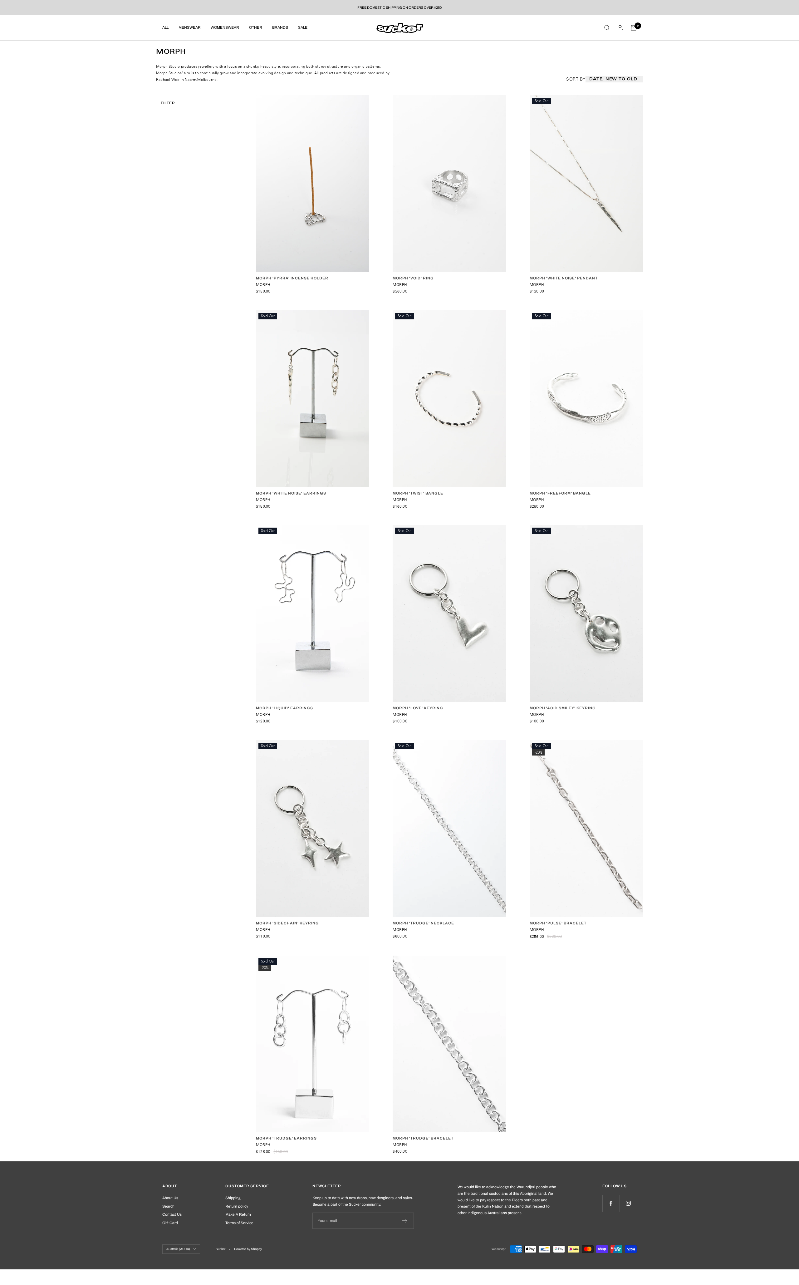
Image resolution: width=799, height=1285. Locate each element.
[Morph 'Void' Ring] (449, 183)
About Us (170, 1198)
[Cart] (633, 28)
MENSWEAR (190, 27)
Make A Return (238, 1214)
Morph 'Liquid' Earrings (284, 708)
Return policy (236, 1206)
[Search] (607, 28)
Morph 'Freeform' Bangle (560, 493)
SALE (302, 27)
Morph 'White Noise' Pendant (564, 278)
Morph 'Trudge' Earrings (286, 1138)
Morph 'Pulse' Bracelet (558, 923)
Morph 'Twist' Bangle (418, 493)
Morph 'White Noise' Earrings (291, 493)
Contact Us (172, 1214)
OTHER (255, 27)
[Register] (405, 1221)
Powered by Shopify (248, 1249)
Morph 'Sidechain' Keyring (287, 923)
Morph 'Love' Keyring (418, 708)
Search (168, 1206)
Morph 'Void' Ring (413, 278)
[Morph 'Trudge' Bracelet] (449, 1044)
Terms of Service (239, 1223)
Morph (263, 284)
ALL (165, 27)
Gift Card (170, 1223)
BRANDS (280, 27)
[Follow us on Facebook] (611, 1203)
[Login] (620, 27)
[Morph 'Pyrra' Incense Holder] (312, 183)
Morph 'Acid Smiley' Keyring (563, 708)
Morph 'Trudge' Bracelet (423, 1138)
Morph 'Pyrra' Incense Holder (292, 278)
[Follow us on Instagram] (628, 1203)
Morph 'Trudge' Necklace (423, 923)
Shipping (233, 1198)
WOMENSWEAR (225, 27)
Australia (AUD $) (178, 1249)
